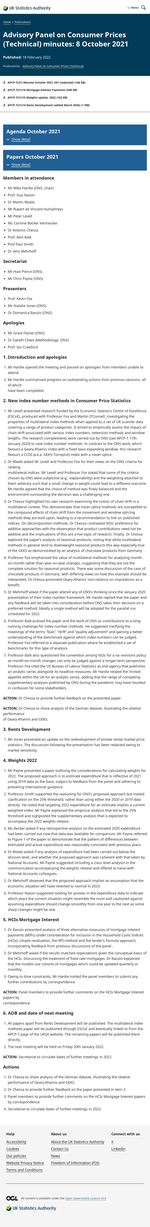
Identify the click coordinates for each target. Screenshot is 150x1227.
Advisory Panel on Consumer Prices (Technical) (53, 66)
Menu (135, 7)
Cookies (12, 1148)
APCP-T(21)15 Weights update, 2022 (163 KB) (37, 97)
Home (7, 22)
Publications (23, 22)
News (55, 1155)
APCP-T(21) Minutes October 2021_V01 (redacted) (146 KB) (46, 82)
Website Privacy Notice (25, 1162)
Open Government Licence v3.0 (85, 1198)
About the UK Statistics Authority (77, 1141)
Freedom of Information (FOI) (75, 1162)
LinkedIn (118, 1148)
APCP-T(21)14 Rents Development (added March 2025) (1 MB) (48, 105)
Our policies (16, 1155)
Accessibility (16, 1141)
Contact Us (60, 1148)
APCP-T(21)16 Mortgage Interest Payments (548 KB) (42, 90)
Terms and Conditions (24, 1169)
